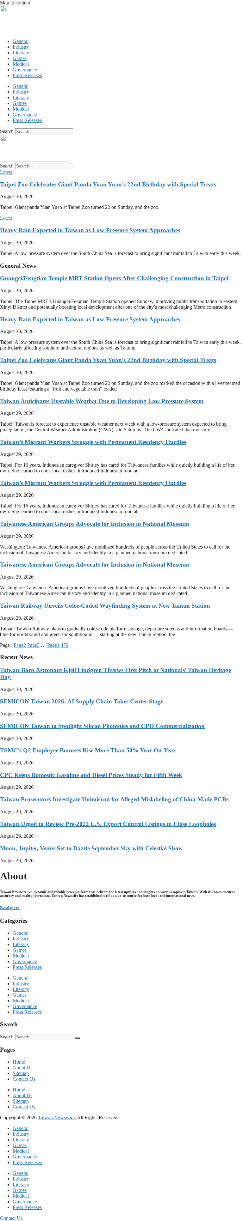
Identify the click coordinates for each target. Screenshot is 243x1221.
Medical (21, 64)
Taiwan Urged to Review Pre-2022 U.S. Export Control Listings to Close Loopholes (108, 824)
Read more (10, 907)
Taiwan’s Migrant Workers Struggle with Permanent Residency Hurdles (93, 442)
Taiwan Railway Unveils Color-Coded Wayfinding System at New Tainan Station (105, 605)
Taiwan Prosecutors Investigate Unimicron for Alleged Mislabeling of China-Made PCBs (114, 799)
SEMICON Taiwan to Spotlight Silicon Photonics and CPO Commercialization (102, 726)
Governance (25, 69)
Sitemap (21, 1073)
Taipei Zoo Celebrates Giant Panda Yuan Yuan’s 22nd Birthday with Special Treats (108, 184)
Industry (21, 47)
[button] (6, 172)
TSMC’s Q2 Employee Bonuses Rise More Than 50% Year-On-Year (88, 750)
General (20, 41)
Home (19, 1062)
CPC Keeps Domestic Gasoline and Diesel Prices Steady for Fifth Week (91, 775)
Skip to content (15, 2)
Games (20, 58)
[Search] (77, 1038)
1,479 (57, 645)
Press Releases (27, 75)
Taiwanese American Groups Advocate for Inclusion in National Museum (94, 523)
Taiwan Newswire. (57, 1117)
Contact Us (24, 1079)
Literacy (21, 52)
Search (7, 131)
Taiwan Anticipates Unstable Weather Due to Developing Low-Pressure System (101, 401)
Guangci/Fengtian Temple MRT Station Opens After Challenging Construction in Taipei (114, 278)
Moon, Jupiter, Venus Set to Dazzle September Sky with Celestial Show (91, 848)
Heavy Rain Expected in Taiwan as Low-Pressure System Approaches (90, 230)
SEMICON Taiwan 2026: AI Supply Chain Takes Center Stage (81, 701)
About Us (22, 1067)
